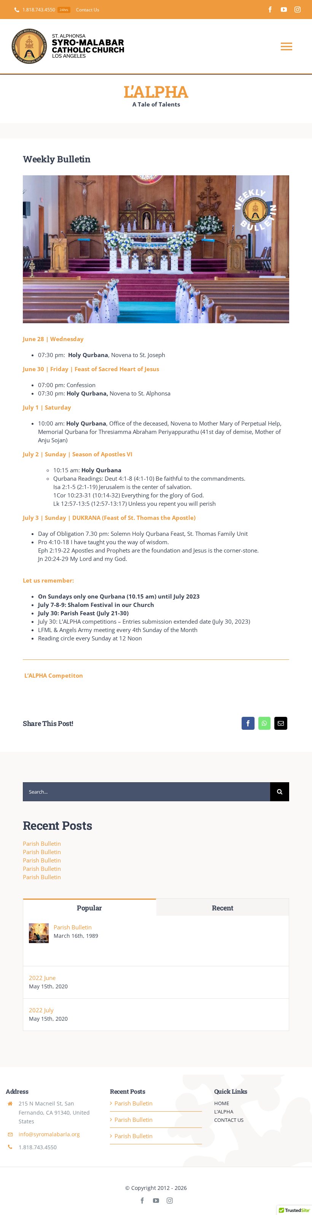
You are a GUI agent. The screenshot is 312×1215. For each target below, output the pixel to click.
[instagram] (297, 9)
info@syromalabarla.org (49, 1134)
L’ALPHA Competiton (53, 675)
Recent (222, 907)
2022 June (42, 978)
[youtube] (284, 9)
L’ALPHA (156, 91)
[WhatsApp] (264, 723)
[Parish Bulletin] (39, 927)
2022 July (41, 1010)
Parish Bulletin (42, 843)
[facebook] (270, 9)
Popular (89, 907)
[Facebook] (248, 723)
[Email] (280, 723)
